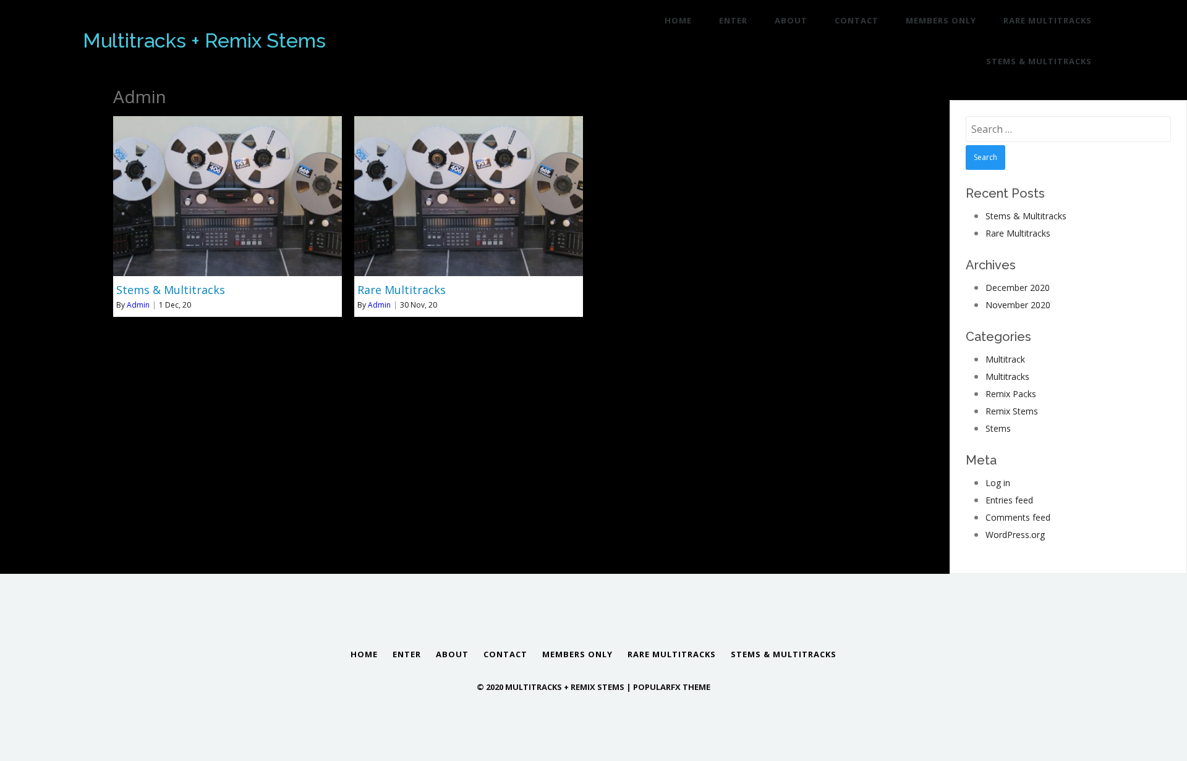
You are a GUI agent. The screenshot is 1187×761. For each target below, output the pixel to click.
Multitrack (1005, 359)
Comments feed (1017, 517)
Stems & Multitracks (1025, 216)
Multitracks (1007, 376)
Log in (997, 483)
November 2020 (1017, 305)
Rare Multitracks (1017, 233)
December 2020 (1017, 287)
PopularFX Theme (671, 686)
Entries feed (1009, 500)
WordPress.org (1015, 534)
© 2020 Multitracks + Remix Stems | (555, 686)
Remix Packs (1010, 394)
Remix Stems (1011, 411)
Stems (998, 428)
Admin (138, 305)
